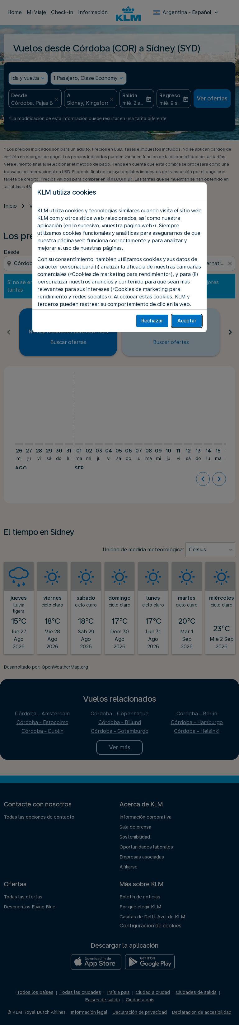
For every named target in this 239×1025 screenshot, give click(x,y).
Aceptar (186, 321)
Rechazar (152, 321)
